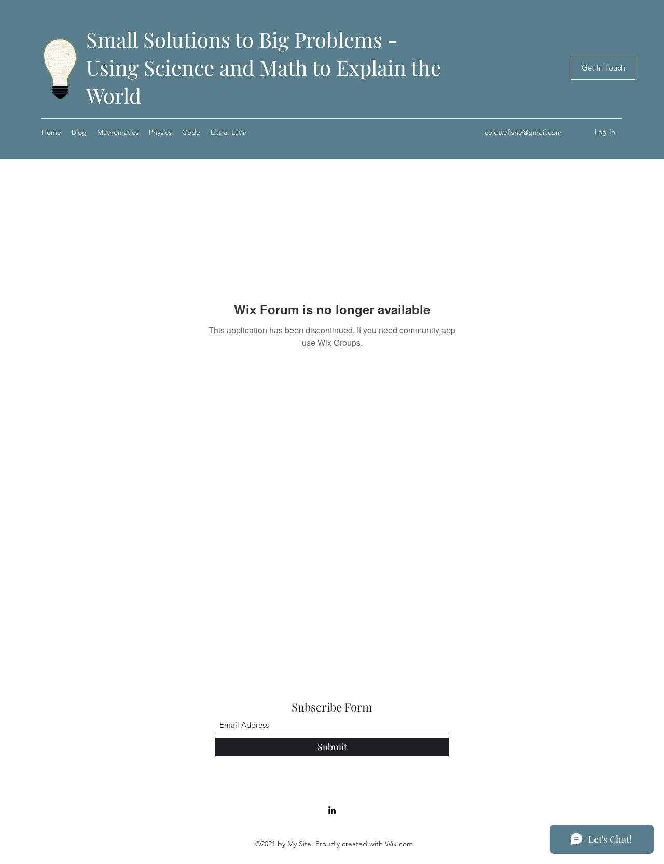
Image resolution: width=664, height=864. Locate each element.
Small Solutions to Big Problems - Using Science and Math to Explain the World (263, 67)
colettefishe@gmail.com (523, 132)
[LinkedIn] (332, 810)
